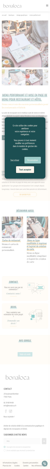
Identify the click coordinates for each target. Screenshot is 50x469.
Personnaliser (32, 160)
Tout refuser (14, 160)
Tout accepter (25, 169)
